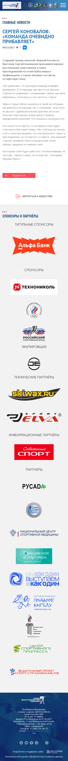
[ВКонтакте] (25, 47)
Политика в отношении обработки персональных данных (34, 756)
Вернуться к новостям (37, 196)
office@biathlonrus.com (37, 731)
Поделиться (19, 175)
